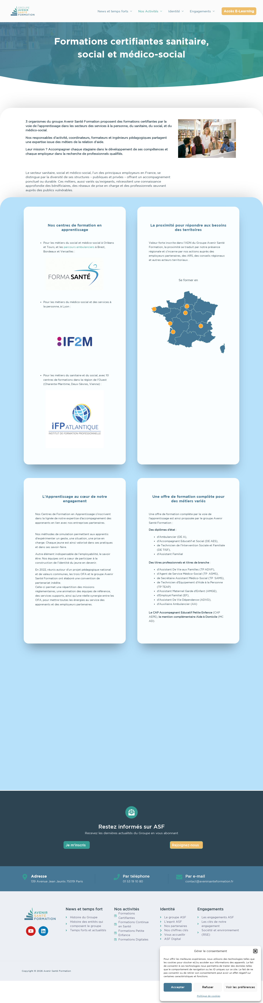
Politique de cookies (208, 996)
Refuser (207, 987)
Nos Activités (148, 11)
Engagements (200, 11)
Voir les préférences (240, 987)
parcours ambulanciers (79, 247)
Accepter (177, 987)
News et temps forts (113, 11)
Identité (174, 11)
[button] (255, 951)
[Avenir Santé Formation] (23, 11)
